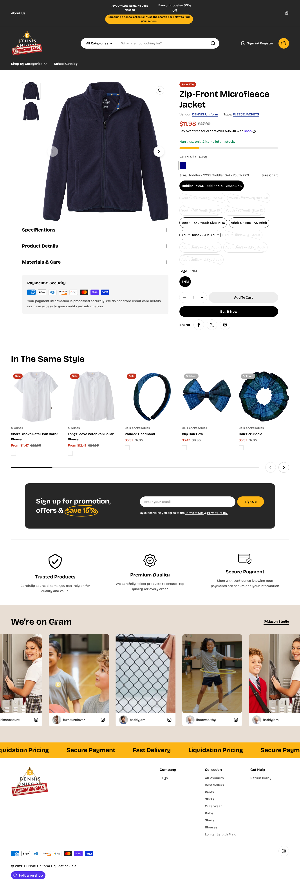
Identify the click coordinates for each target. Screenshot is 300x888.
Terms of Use (194, 513)
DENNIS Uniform (205, 114)
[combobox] (150, 43)
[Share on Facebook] (198, 324)
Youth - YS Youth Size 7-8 (248, 199)
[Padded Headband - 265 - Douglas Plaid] (127, 447)
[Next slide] (159, 151)
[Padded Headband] (150, 396)
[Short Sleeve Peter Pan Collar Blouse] (36, 396)
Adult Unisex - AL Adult (242, 236)
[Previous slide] (52, 151)
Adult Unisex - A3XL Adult (201, 261)
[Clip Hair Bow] (207, 396)
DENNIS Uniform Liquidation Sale (50, 866)
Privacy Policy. (217, 513)
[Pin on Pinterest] (225, 324)
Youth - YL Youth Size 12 (244, 212)
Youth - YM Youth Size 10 (200, 212)
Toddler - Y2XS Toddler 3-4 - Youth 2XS (211, 186)
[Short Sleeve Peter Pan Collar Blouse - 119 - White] (13, 453)
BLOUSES (17, 428)
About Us (18, 13)
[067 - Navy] (182, 165)
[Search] (213, 43)
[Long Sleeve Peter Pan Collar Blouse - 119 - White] (70, 453)
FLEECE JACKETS (246, 114)
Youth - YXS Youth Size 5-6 (202, 199)
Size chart (270, 175)
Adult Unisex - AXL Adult (200, 249)
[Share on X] (212, 324)
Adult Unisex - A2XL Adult (245, 249)
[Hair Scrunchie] (264, 396)
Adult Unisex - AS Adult (249, 223)
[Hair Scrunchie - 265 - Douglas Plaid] (241, 447)
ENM (185, 282)
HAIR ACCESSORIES (137, 428)
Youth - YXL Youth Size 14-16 (203, 223)
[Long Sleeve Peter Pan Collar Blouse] (93, 396)
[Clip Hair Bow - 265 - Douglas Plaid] (184, 447)
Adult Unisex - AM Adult (200, 235)
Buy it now (228, 312)
